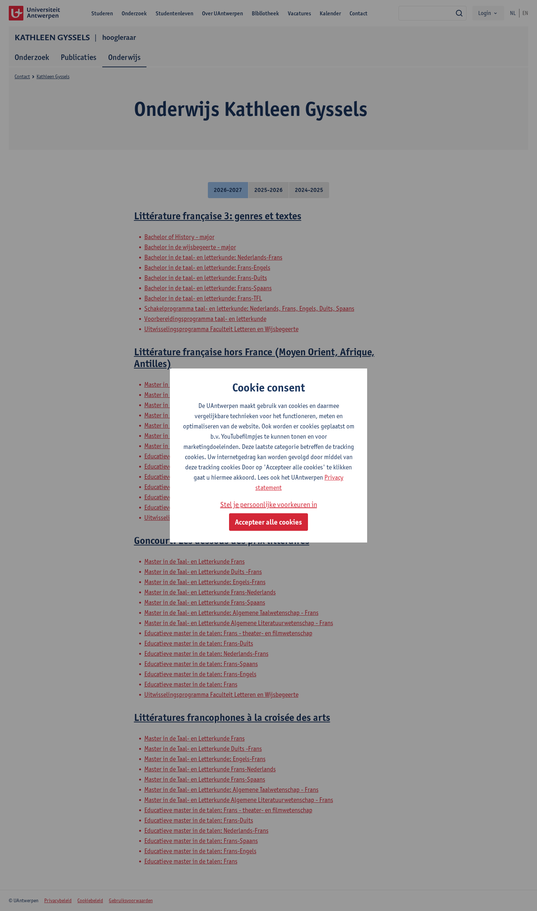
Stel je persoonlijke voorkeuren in (268, 504)
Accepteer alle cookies (268, 522)
